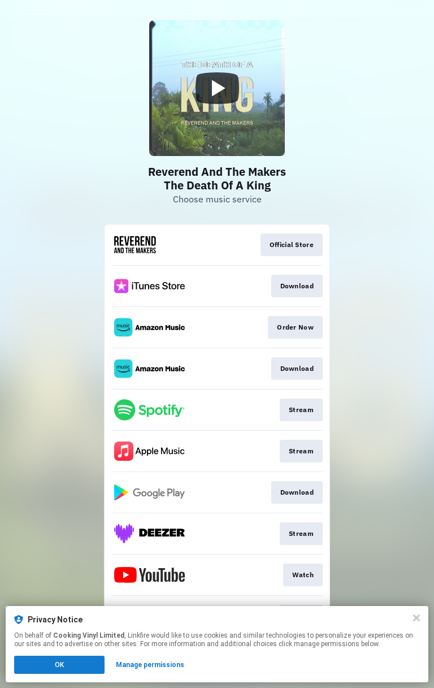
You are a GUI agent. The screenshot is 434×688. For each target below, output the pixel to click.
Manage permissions (150, 665)
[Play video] (217, 88)
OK (59, 665)
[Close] (416, 618)
